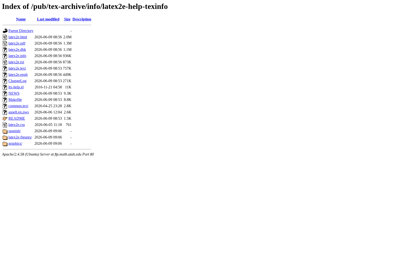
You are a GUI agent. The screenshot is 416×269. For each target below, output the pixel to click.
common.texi (18, 106)
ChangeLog (17, 81)
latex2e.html (17, 37)
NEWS (14, 93)
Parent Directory (20, 31)
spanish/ (14, 131)
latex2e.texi (17, 68)
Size (67, 19)
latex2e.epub (18, 74)
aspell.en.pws (18, 112)
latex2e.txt (16, 62)
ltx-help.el (16, 87)
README (16, 118)
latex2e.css (16, 125)
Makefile (15, 100)
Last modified (48, 19)
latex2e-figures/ (20, 137)
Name (21, 19)
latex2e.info (17, 56)
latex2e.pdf (16, 43)
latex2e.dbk (17, 49)
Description (81, 19)
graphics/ (15, 143)
